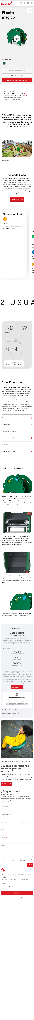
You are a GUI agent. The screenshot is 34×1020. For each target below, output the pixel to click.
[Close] (31, 869)
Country (3, 883)
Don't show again (17, 898)
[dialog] (17, 510)
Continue (17, 893)
